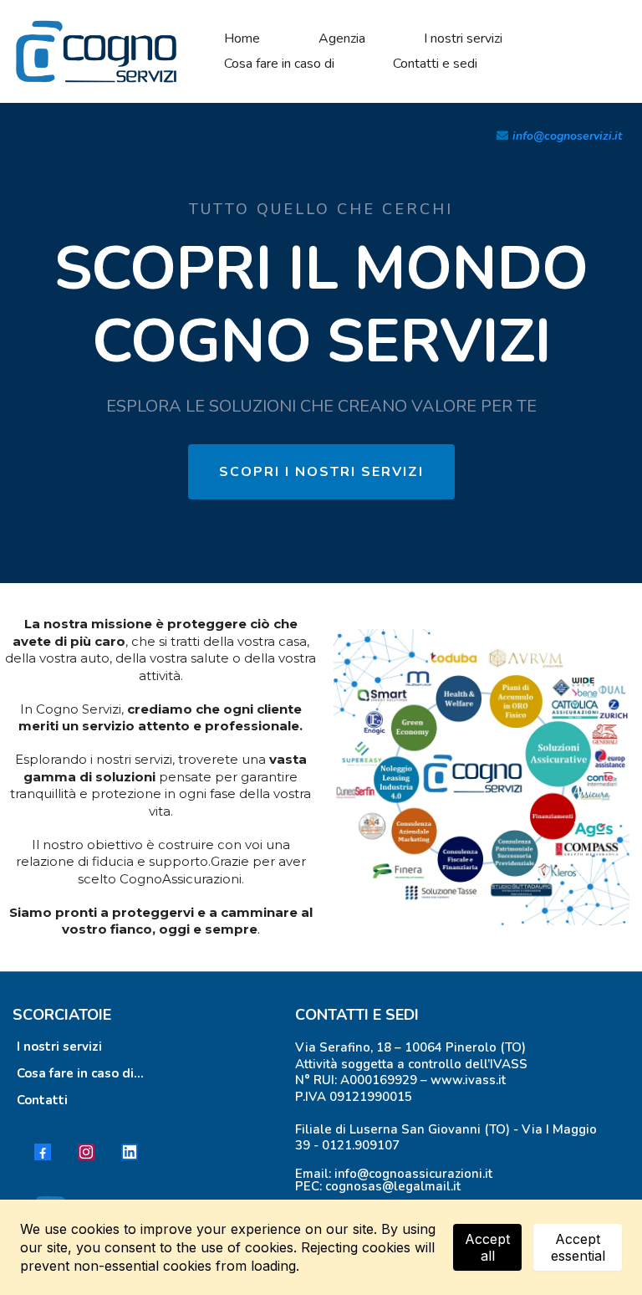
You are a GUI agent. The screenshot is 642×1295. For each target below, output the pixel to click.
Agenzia (341, 38)
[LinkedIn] (129, 1152)
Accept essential (578, 1247)
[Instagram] (86, 1152)
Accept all (487, 1247)
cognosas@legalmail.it (393, 1186)
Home (242, 38)
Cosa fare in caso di (279, 63)
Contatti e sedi (435, 63)
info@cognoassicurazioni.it (413, 1173)
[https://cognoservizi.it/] (96, 50)
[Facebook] (42, 1152)
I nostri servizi (463, 38)
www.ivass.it (468, 1080)
